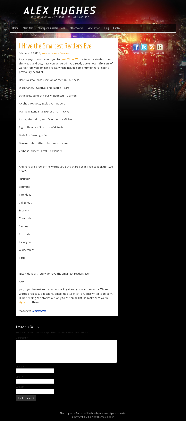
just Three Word (72, 59)
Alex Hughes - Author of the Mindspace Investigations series (59, 15)
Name (20, 366)
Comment (22, 337)
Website (20, 387)
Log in (110, 417)
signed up (25, 302)
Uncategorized (39, 310)
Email (19, 376)
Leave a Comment (60, 53)
